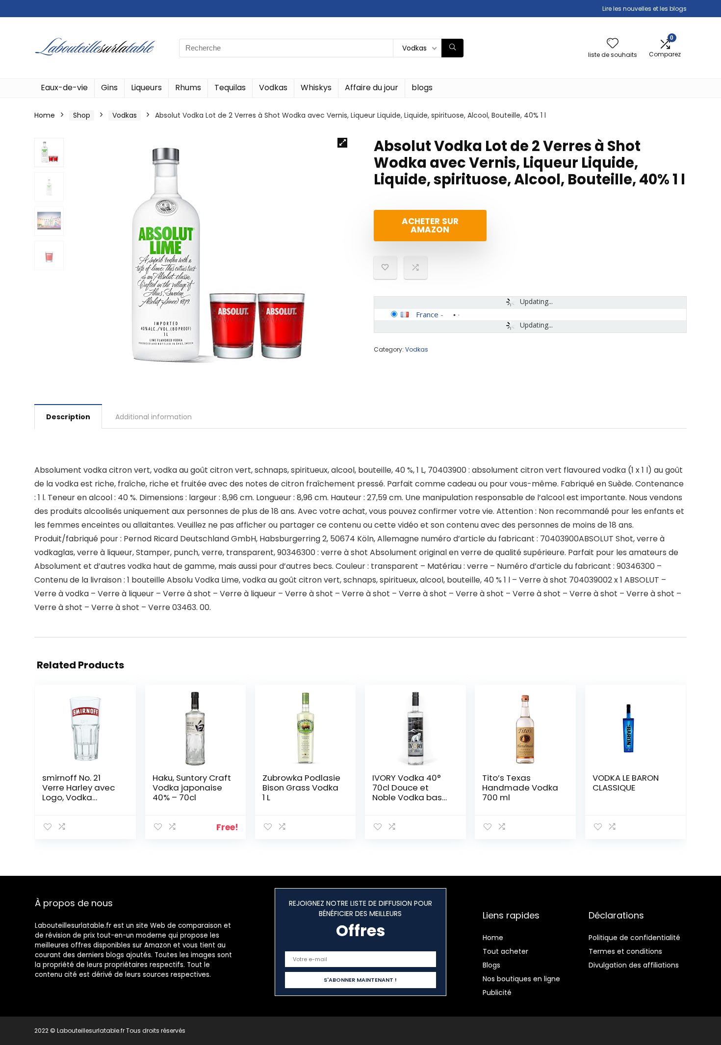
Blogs (491, 965)
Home (44, 115)
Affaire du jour (371, 87)
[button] (342, 143)
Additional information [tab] (153, 417)
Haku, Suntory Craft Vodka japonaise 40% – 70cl (192, 787)
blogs (422, 87)
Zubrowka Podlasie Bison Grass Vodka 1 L (301, 787)
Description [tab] (68, 417)
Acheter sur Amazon (430, 225)
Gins (109, 87)
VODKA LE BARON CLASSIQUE (625, 782)
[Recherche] (452, 48)
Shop (81, 115)
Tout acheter (505, 951)
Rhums (188, 87)
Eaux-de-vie (64, 87)
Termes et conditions (625, 951)
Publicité (497, 992)
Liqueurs (146, 87)
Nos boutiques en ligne (521, 979)
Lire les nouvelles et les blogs (644, 8)
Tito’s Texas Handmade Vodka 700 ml (520, 787)
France (427, 314)
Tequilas (230, 87)
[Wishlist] (612, 44)
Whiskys (316, 87)
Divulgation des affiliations (634, 965)
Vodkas (273, 87)
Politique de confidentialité (634, 938)
